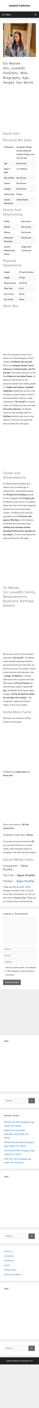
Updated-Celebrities (19, 5)
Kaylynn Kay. (20, 898)
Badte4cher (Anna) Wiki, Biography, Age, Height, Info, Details (16, 1134)
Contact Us (9, 1256)
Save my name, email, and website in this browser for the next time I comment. (21, 971)
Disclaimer (9, 1260)
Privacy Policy (10, 1270)
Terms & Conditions (13, 1274)
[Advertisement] (19, 109)
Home (7, 1265)
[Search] (31, 1100)
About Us (8, 1251)
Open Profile (25, 881)
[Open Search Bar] (35, 14)
